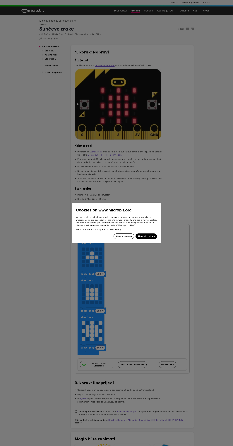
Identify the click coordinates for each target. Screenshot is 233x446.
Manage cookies (124, 236)
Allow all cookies (146, 236)
